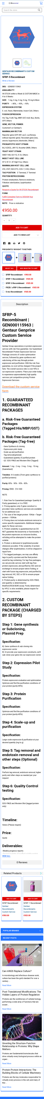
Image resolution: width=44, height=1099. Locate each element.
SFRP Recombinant (10, 903)
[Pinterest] (24, 243)
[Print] (14, 243)
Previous (37, 873)
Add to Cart (11, 899)
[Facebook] (4, 243)
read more (6, 985)
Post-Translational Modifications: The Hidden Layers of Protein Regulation (21, 993)
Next (40, 873)
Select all (9, 268)
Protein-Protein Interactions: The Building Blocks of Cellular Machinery (21, 1071)
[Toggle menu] (3, 3)
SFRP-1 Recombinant (32, 903)
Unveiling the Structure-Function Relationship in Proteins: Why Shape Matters (20, 1046)
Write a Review (8, 81)
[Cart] (41, 3)
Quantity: (7, 215)
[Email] (9, 243)
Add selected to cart (28, 268)
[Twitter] (19, 243)
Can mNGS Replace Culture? (17, 971)
